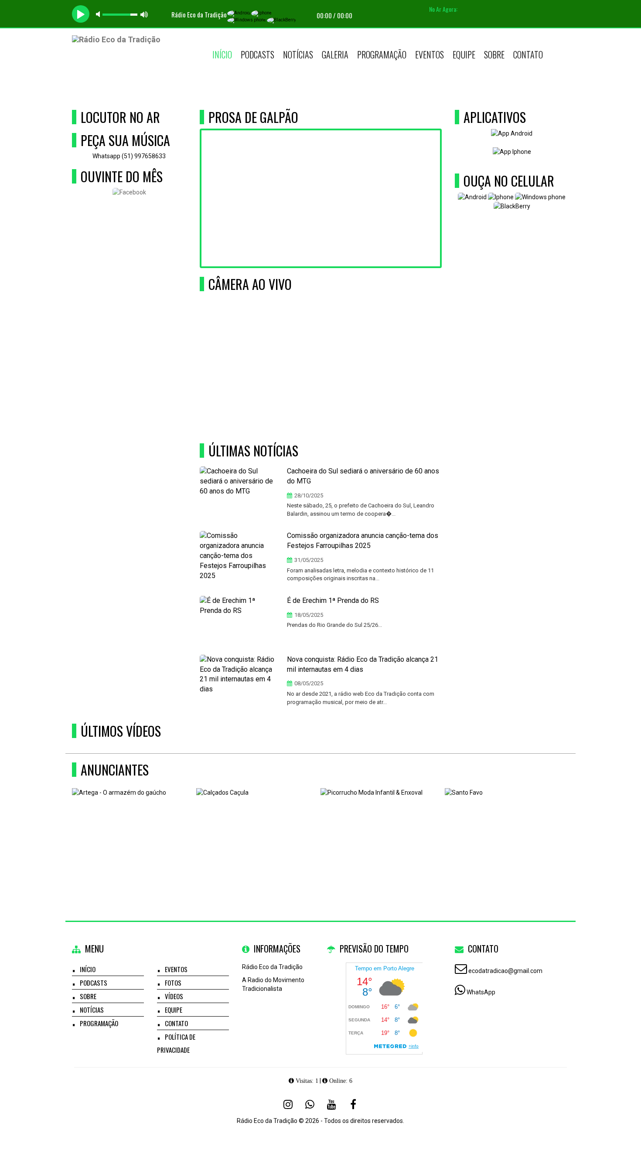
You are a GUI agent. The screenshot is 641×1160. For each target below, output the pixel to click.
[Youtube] (331, 1104)
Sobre (494, 54)
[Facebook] (353, 1104)
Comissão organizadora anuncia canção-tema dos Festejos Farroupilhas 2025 (362, 540)
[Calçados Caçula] (255, 830)
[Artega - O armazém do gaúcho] (131, 830)
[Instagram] (288, 1104)
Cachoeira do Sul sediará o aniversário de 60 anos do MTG (363, 476)
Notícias (298, 54)
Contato (528, 54)
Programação (381, 54)
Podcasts (257, 54)
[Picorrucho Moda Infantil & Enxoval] (379, 830)
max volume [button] (144, 14)
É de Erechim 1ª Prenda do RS (333, 600)
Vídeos (174, 996)
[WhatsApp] (309, 1104)
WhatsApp (481, 992)
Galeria (335, 54)
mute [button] (99, 14)
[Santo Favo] (504, 830)
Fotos (173, 982)
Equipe (464, 54)
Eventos (429, 54)
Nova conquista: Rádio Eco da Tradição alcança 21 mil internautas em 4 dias (362, 664)
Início (222, 54)
